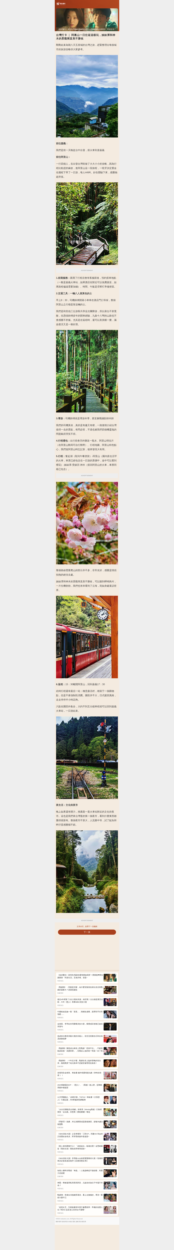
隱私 (73, 1221)
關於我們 (58, 1221)
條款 (70, 1221)
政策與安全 (65, 1221)
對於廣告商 (82, 1221)
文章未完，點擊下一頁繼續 (87, 926)
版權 (77, 1221)
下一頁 (87, 932)
